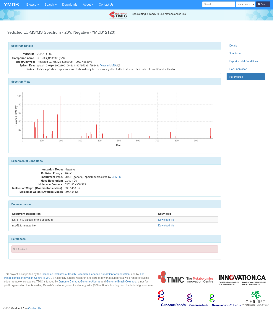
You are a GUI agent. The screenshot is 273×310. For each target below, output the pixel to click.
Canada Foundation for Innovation (109, 274)
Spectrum (235, 53)
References (236, 77)
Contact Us (106, 4)
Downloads (69, 4)
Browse (31, 4)
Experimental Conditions (243, 61)
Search (50, 4)
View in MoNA (108, 65)
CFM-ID (116, 177)
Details (233, 45)
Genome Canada (69, 281)
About (87, 4)
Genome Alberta (90, 281)
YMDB (11, 4)
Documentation (238, 69)
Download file (166, 219)
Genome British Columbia (121, 281)
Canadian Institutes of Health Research (65, 274)
